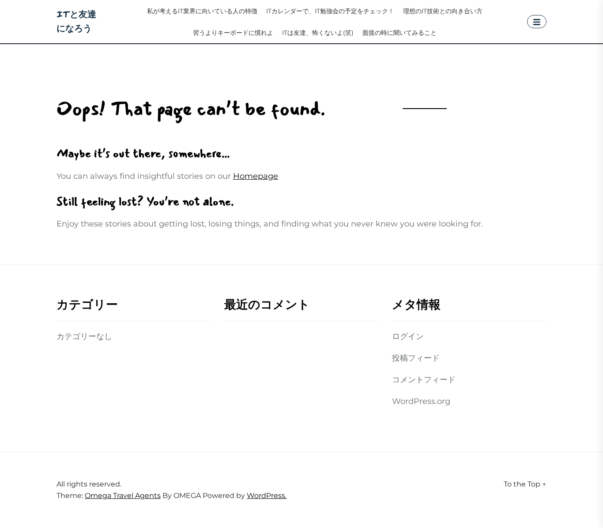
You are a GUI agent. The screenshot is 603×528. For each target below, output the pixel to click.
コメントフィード (424, 380)
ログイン (408, 336)
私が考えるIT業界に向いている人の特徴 (202, 11)
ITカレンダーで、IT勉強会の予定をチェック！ (330, 11)
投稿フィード (416, 358)
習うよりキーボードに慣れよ (233, 33)
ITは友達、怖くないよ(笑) (318, 33)
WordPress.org (421, 401)
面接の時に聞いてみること (399, 33)
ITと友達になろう (76, 21)
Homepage (255, 176)
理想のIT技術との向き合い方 (442, 11)
